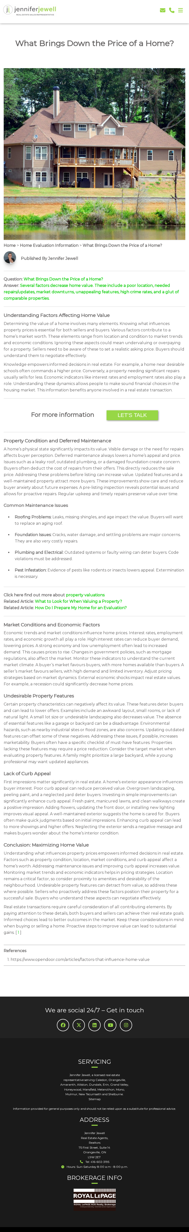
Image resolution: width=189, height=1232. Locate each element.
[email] (162, 10)
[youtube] (110, 1025)
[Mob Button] (180, 10)
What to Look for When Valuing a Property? (78, 601)
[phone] (171, 10)
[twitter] (79, 1025)
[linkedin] (94, 1025)
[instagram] (126, 1025)
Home (10, 245)
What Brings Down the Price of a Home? (122, 245)
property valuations (85, 595)
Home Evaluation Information (49, 245)
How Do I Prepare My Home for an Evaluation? (81, 607)
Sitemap (95, 1099)
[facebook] (63, 1025)
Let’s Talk (132, 415)
